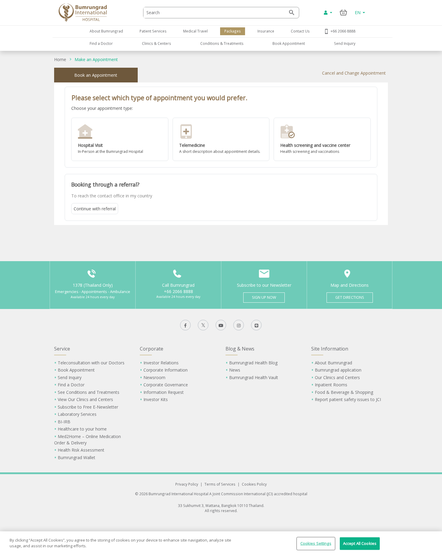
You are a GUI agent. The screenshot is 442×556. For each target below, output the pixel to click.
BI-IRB (64, 422)
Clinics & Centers (156, 43)
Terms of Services (219, 484)
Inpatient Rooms (331, 385)
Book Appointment (288, 43)
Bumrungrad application (338, 370)
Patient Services (153, 31)
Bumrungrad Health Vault (253, 377)
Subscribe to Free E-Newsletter (88, 407)
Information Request (163, 392)
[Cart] (343, 12)
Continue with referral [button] (95, 209)
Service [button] (62, 348)
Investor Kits (155, 399)
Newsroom (154, 377)
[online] (221, 139)
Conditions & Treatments (222, 43)
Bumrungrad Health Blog (253, 363)
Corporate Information (165, 370)
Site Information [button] (329, 348)
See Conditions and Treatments (88, 392)
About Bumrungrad (106, 31)
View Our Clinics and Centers (85, 399)
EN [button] (358, 12)
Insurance (265, 31)
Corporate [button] (151, 348)
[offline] (119, 139)
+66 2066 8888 (342, 31)
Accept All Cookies (359, 543)
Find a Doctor (101, 43)
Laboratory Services (77, 414)
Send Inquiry (344, 43)
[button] (119, 139)
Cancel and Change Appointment (354, 73)
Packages (232, 31)
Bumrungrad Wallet (76, 457)
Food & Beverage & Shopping (344, 392)
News (234, 370)
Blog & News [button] (240, 348)
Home (60, 59)
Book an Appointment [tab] (95, 75)
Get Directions (349, 297)
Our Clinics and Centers (337, 377)
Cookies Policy (254, 484)
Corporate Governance (165, 385)
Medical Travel (195, 31)
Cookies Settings (315, 543)
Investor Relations (161, 363)
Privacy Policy (186, 484)
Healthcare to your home (82, 429)
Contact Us (300, 31)
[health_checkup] (322, 139)
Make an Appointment (96, 59)
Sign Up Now (264, 297)
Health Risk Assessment (81, 450)
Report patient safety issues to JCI (348, 399)
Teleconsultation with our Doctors (91, 363)
